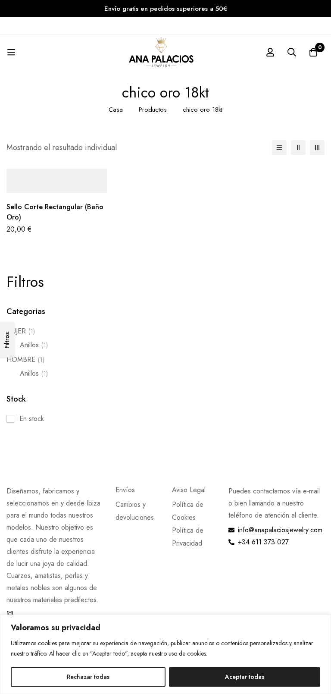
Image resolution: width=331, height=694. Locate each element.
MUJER (20, 331)
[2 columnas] (298, 147)
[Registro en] (270, 52)
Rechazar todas (88, 676)
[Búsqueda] (292, 52)
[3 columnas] (317, 147)
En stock (31, 419)
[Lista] (279, 147)
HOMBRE (25, 359)
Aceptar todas (244, 676)
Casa (116, 109)
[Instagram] (9, 613)
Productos (153, 109)
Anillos (34, 345)
